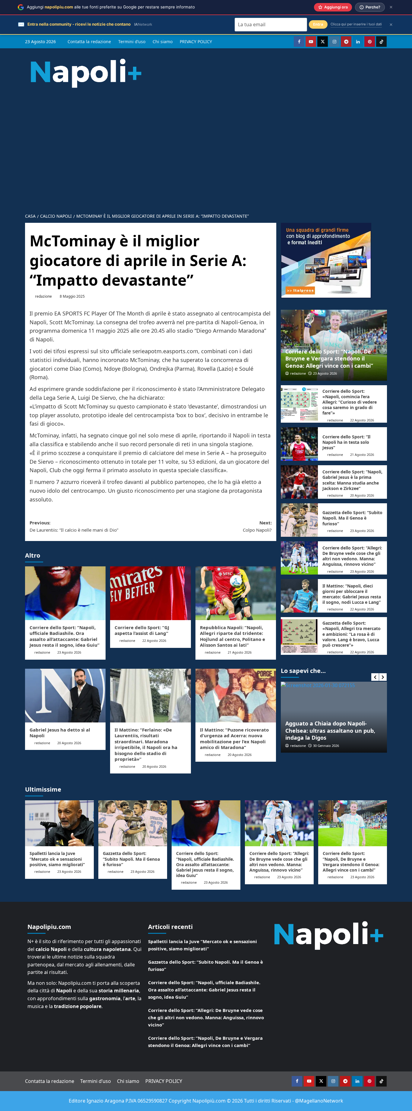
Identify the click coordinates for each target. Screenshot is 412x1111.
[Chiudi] (391, 7)
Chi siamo (163, 41)
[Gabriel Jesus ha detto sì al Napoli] (65, 695)
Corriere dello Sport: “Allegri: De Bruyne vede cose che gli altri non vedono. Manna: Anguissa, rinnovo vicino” (352, 556)
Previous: (74, 526)
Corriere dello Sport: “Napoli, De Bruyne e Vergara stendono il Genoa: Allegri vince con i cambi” (329, 358)
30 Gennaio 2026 (326, 745)
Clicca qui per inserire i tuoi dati (356, 24)
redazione (43, 296)
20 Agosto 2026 (69, 743)
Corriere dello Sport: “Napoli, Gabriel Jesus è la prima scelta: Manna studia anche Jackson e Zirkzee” (352, 480)
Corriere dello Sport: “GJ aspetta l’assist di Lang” (142, 630)
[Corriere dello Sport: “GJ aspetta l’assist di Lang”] (150, 593)
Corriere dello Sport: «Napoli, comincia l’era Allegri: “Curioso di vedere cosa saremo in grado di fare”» (349, 402)
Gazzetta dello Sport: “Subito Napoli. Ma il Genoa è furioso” (352, 518)
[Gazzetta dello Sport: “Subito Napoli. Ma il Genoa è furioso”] (299, 520)
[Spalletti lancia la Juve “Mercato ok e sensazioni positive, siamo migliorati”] (59, 823)
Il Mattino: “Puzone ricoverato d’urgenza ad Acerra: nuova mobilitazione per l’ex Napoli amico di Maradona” (234, 739)
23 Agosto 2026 (69, 652)
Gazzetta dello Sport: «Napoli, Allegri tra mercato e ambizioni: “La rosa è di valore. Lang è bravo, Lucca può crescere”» (351, 634)
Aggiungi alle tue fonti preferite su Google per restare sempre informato (111, 7)
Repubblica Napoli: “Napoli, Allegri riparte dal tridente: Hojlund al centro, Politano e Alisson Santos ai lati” (232, 636)
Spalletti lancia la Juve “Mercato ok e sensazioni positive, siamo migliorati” (57, 858)
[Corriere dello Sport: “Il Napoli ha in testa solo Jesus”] (299, 444)
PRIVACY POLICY (196, 41)
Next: (257, 526)
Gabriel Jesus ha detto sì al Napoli (60, 733)
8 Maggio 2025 (72, 296)
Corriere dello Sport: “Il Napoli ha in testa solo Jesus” (346, 442)
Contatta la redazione (89, 41)
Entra (318, 24)
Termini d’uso (131, 41)
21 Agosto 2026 (240, 652)
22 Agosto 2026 (154, 640)
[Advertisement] (206, 145)
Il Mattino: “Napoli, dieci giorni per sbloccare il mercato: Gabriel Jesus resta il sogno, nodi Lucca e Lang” (351, 594)
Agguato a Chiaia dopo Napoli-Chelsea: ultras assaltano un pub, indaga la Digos (330, 730)
